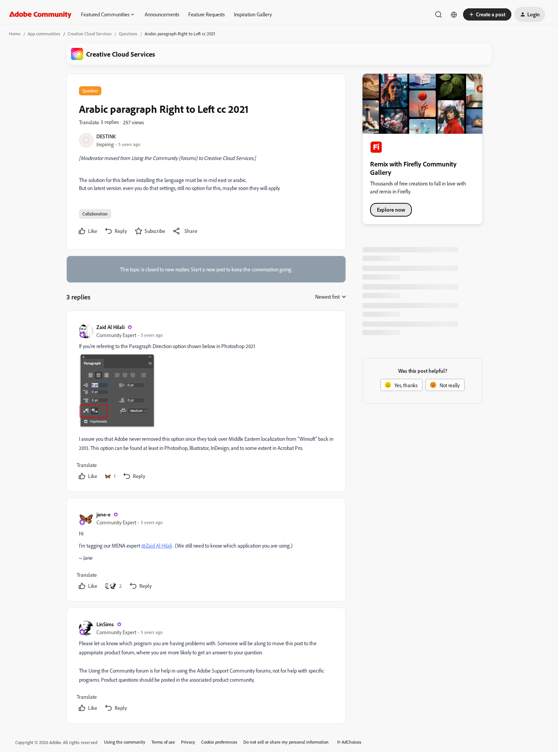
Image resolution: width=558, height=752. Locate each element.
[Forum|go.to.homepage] (40, 14)
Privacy (188, 742)
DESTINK (106, 136)
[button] (487, 14)
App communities (44, 33)
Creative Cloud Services (90, 33)
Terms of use (163, 742)
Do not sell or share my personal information (286, 742)
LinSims (105, 624)
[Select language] (454, 14)
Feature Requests (206, 14)
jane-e (103, 514)
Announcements (162, 14)
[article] (205, 402)
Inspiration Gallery (253, 14)
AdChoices (351, 742)
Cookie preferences (219, 742)
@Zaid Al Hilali (156, 545)
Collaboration (95, 214)
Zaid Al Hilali (110, 327)
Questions (128, 33)
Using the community (124, 742)
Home (14, 33)
